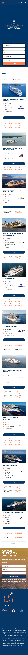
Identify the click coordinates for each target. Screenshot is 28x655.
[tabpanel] (14, 23)
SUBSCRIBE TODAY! (14, 576)
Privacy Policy (22, 582)
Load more (14, 543)
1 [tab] (14, 39)
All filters (6, 69)
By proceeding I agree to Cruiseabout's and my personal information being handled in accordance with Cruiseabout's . (14, 581)
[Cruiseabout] (7, 3)
